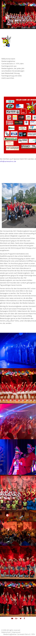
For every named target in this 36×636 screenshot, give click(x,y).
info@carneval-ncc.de (8, 161)
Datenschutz (6, 632)
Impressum (16, 632)
